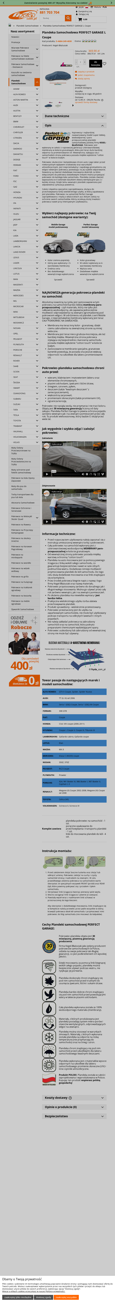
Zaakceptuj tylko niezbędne (17, 1297)
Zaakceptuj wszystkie (66, 1297)
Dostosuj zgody (43, 1297)
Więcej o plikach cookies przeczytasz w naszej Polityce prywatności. (33, 1291)
